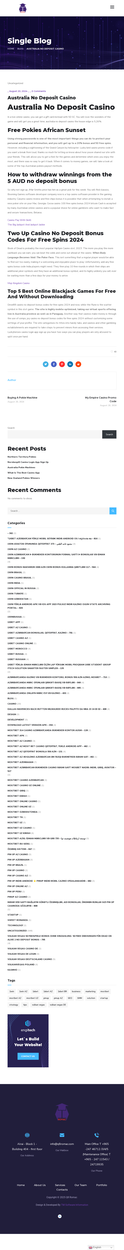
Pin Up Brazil (15, 865)
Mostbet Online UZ (19, 806)
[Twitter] (46, 364)
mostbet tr (15, 817)
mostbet (105, 991)
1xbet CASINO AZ (18, 638)
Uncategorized (17, 930)
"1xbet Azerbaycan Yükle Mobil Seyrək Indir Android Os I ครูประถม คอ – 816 (52, 538)
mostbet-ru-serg (19, 843)
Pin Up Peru (14, 891)
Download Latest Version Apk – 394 (30, 725)
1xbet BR (62, 991)
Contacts (62, 1189)
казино (12, 969)
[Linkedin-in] (60, 1216)
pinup (46, 998)
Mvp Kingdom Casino (19, 283)
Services (60, 1185)
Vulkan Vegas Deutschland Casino (30, 959)
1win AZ (23, 991)
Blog (20, 48)
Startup (13, 914)
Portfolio (101, 1185)
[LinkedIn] (70, 364)
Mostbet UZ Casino (20, 827)
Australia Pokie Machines (21, 467)
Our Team (81, 1185)
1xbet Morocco (17, 648)
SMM (79, 998)
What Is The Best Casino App (24, 472)
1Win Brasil (15, 572)
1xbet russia (16, 654)
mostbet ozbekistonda (23, 812)
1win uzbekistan (18, 599)
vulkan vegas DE (58, 1004)
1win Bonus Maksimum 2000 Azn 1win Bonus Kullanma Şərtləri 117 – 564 (52, 567)
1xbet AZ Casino (18, 627)
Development (16, 719)
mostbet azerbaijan (20, 762)
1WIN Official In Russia (22, 588)
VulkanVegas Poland (21, 964)
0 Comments (39, 91)
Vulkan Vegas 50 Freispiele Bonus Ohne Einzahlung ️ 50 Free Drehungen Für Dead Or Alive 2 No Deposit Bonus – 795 (60, 938)
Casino (12, 703)
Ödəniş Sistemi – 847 (20, 849)
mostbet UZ (32, 998)
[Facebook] (54, 364)
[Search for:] (62, 511)
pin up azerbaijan (18, 859)
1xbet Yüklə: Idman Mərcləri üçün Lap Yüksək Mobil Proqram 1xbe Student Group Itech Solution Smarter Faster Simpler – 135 (59, 666)
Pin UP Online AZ (18, 886)
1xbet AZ (48, 991)
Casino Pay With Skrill (19, 220)
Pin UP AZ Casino (18, 854)
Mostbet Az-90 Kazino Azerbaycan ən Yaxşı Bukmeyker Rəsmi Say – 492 (51, 756)
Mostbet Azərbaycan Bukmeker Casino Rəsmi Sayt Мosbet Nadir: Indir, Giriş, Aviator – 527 (62, 769)
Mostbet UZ (15, 822)
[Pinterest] (62, 364)
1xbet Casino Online (20, 643)
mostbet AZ (15, 998)
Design (12, 714)
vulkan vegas (38, 1004)
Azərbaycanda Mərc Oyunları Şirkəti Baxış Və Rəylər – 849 (44, 682)
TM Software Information (74, 1204)
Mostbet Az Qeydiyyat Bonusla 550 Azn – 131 (35, 751)
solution (91, 998)
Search (11, 428)
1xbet (35, 991)
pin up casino (16, 870)
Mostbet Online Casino (22, 801)
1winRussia (15, 616)
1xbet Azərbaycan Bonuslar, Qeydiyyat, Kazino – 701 (40, 632)
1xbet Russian (16, 659)
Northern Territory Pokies (22, 456)
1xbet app (14, 622)
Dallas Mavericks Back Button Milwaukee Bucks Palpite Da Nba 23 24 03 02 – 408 (57, 709)
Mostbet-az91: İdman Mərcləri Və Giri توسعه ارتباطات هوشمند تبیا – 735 (47, 838)
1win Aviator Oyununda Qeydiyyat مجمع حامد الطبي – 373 (40, 543)
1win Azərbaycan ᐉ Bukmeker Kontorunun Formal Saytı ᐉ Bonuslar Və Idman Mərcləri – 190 (56, 556)
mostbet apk (16, 735)
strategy (13, 1004)
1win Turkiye (16, 593)
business (76, 991)
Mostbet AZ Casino (20, 741)
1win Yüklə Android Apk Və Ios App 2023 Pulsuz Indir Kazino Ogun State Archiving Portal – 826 (59, 606)
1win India (14, 583)
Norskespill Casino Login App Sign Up (28, 462)
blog (11, 698)
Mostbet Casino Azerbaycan (26, 780)
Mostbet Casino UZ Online (24, 785)
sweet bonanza (18, 920)
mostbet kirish (17, 796)
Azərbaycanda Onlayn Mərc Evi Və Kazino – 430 (37, 693)
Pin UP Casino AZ (18, 875)
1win (11, 991)
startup (104, 998)
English (96, 1247)
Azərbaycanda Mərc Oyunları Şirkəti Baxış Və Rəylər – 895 (44, 687)
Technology (15, 925)
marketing (90, 991)
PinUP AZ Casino (17, 896)
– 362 (10, 533)
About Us (40, 1185)
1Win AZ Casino (17, 549)
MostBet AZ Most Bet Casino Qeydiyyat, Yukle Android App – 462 (48, 746)
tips (25, 1004)
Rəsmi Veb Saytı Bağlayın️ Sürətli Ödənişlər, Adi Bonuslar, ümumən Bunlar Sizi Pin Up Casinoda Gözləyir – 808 (61, 904)
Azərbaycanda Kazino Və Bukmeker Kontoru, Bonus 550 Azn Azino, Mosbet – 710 (57, 677)
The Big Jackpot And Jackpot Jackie (26, 224)
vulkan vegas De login (22, 954)
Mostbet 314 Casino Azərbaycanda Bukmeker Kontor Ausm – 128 (48, 730)
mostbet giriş (16, 790)
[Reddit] (78, 364)
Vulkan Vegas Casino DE (23, 948)
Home (11, 48)
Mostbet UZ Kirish (19, 833)
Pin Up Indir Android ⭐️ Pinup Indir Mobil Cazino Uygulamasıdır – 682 (49, 881)
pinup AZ (58, 998)
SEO (70, 998)
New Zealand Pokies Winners (24, 478)
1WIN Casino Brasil (19, 577)
